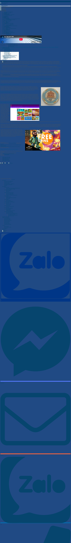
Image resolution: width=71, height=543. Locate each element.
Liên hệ (3, 60)
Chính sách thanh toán (6, 157)
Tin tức (3, 225)
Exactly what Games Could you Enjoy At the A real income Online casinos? (10, 56)
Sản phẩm (4, 186)
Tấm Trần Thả (8, 34)
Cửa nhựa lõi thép (5, 16)
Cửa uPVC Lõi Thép (9, 212)
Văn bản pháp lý (7, 52)
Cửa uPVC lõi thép (5, 17)
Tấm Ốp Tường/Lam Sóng (8, 23)
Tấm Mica (4, 24)
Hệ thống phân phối (5, 216)
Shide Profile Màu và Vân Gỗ (11, 28)
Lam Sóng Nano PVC (10, 24)
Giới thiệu (4, 180)
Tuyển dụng (4, 59)
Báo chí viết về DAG (7, 57)
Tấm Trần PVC (6, 202)
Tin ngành (6, 58)
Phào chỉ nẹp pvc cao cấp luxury (11, 25)
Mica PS (7, 22)
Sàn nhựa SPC (5, 22)
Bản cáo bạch (6, 53)
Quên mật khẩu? (3, 541)
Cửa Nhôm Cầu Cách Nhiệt (13, 45)
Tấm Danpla (8, 209)
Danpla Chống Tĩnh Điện (10, 210)
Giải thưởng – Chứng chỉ (6, 19)
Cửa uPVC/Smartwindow (8, 211)
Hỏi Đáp (3, 20)
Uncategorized (4, 31)
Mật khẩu (2, 538)
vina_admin (15, 51)
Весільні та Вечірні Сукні (6, 33)
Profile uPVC (4, 21)
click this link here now (6, 74)
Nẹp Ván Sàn (6, 207)
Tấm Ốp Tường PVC (6, 26)
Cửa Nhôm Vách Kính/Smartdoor (12, 213)
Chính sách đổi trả (5, 158)
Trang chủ (13, 179)
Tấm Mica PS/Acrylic (7, 20)
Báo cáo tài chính (7, 219)
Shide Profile (8, 196)
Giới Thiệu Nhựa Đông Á (8, 11)
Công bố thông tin (7, 218)
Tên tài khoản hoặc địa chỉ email (6, 536)
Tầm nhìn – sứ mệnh (7, 12)
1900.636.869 (6, 154)
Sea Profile (8, 29)
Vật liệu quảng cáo (5, 32)
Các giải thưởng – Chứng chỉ (9, 14)
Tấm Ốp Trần (8, 35)
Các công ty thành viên (8, 15)
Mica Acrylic (8, 21)
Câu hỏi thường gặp (7, 224)
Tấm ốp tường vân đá (6, 27)
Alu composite (4, 12)
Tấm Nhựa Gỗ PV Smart (8, 31)
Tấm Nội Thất (6, 187)
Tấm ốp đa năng (7, 205)
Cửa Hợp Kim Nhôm (11, 44)
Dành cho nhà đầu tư (6, 18)
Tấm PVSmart (4, 28)
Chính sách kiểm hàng (6, 160)
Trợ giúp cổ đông (7, 54)
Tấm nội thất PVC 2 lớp (6, 25)
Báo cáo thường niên (8, 50)
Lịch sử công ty (6, 13)
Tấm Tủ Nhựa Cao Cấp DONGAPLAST (13, 18)
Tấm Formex (4, 23)
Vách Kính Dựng (11, 215)
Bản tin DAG (4, 13)
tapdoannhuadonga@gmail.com (8, 153)
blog (3, 15)
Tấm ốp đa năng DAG (10, 206)
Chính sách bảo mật (5, 159)
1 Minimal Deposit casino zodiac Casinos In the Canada (10, 146)
